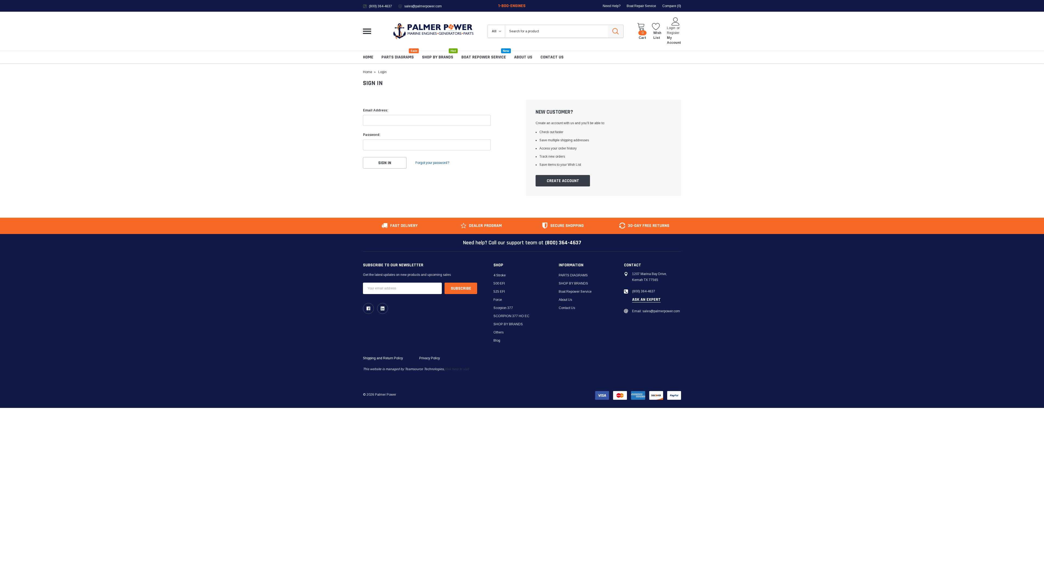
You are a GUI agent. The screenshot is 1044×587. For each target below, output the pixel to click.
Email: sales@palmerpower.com (656, 311)
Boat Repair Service (641, 6)
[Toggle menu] (367, 31)
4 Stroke (499, 275)
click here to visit (457, 369)
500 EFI (499, 283)
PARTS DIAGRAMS (397, 57)
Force (497, 300)
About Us (565, 300)
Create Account (563, 181)
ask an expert (646, 299)
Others (498, 332)
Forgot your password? (432, 163)
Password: (371, 135)
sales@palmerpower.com (423, 6)
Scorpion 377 (503, 308)
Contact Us (567, 308)
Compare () (671, 6)
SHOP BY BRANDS (437, 57)
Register (673, 33)
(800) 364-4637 (380, 6)
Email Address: (375, 110)
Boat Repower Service (483, 57)
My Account (674, 40)
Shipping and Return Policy (383, 358)
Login (671, 28)
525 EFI (499, 292)
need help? (611, 6)
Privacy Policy (429, 358)
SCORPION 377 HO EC (511, 316)
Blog (496, 340)
